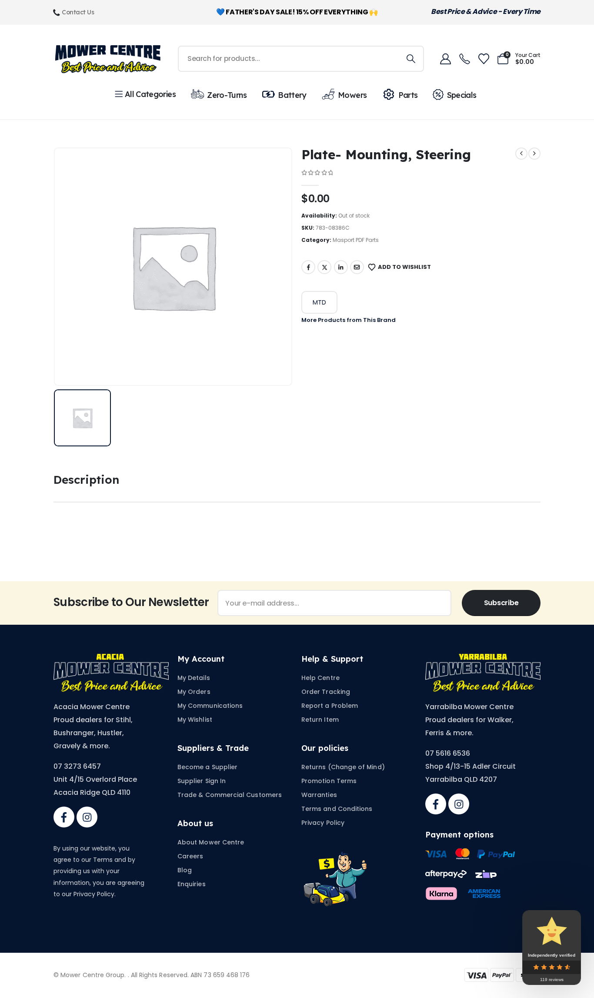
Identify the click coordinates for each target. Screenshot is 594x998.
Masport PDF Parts (356, 240)
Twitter (324, 267)
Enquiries (191, 884)
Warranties (319, 794)
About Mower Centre (210, 842)
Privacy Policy (322, 822)
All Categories (150, 94)
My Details (193, 677)
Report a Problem (329, 705)
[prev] (521, 153)
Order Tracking (325, 691)
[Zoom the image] (111, 659)
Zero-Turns (227, 95)
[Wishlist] (483, 59)
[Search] (411, 59)
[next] (534, 153)
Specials (461, 95)
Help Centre (320, 677)
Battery (292, 95)
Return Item (320, 719)
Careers (190, 856)
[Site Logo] (107, 59)
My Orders (193, 691)
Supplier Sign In (201, 781)
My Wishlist (194, 719)
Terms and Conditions (336, 808)
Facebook (308, 267)
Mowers (352, 95)
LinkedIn (341, 267)
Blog (184, 870)
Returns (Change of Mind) (343, 767)
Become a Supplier (207, 767)
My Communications (210, 705)
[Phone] (464, 58)
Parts (407, 95)
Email (357, 267)
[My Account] (445, 59)
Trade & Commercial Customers (229, 794)
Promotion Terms (329, 781)
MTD (319, 302)
